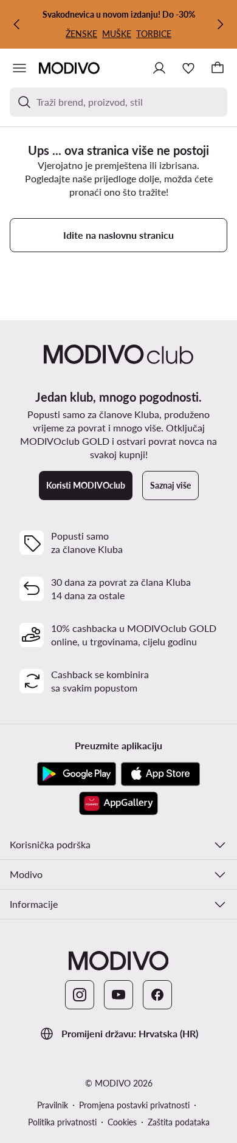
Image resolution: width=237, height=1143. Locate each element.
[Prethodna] (17, 24)
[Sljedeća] (220, 24)
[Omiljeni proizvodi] (188, 68)
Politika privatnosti (62, 1122)
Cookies (122, 1122)
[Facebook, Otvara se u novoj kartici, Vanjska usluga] (157, 994)
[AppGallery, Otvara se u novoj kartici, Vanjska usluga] (118, 803)
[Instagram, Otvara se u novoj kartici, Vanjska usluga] (79, 994)
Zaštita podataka (179, 1122)
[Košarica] (217, 68)
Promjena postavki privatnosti (134, 1105)
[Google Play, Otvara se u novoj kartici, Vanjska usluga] (76, 774)
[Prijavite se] (159, 68)
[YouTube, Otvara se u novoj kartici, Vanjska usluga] (118, 994)
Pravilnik (52, 1105)
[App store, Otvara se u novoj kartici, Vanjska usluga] (160, 774)
